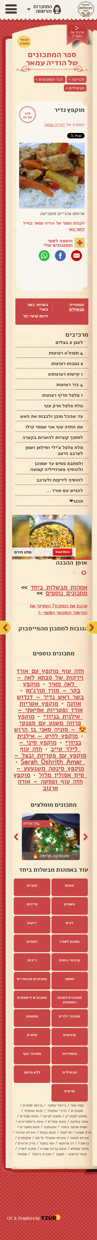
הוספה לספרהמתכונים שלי (58, 243)
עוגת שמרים (57, 1121)
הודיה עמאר (54, 125)
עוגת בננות (48, 1132)
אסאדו (22, 1154)
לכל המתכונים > (49, 79)
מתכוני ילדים (69, 1016)
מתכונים (77, 1110)
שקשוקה (50, 1127)
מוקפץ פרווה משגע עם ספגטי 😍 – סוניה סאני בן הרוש (50, 723)
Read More (63, 552)
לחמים (32, 941)
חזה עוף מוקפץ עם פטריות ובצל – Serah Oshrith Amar (50, 755)
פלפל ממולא (80, 1148)
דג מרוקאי (66, 1143)
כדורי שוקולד (57, 1110)
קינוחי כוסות (69, 960)
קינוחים (69, 1034)
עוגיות (32, 885)
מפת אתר (77, 1105)
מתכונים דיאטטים (32, 997)
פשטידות (69, 1053)
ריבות (32, 960)
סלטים (32, 1034)
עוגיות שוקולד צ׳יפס (50, 1137)
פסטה (69, 978)
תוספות (32, 1016)
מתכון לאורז (69, 941)
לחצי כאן (77, 229)
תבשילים (76, 309)
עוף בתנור (46, 1143)
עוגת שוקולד (33, 1110)
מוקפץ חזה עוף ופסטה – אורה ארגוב (48, 781)
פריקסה (65, 1132)
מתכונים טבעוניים (32, 978)
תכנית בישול (41, 1154)
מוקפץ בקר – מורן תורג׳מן (51, 687)
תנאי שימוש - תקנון (70, 1154)
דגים (69, 922)
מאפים (69, 904)
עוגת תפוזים (29, 1116)
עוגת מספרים (30, 1127)
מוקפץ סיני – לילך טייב (50, 745)
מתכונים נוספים (66, 592)
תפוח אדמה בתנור (74, 1127)
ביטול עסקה (56, 1105)
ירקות (32, 922)
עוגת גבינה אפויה (53, 1148)
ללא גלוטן (32, 1072)
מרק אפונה (83, 1132)
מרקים (69, 1090)
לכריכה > (76, 79)
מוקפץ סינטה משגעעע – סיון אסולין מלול (51, 771)
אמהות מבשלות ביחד (58, 587)
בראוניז (83, 1143)
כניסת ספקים (33, 1105)
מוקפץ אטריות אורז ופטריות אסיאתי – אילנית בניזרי (50, 710)
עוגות (69, 885)
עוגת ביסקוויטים (31, 1121)
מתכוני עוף (32, 1053)
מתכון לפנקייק (76, 1116)
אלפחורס (24, 1137)
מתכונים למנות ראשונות (69, 1000)
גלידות (32, 904)
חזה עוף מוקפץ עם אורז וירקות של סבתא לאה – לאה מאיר (50, 677)
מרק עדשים (26, 1143)
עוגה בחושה (79, 1121)
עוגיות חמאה (79, 1137)
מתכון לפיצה (51, 1116)
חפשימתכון (24, 41)
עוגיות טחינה (26, 1132)
